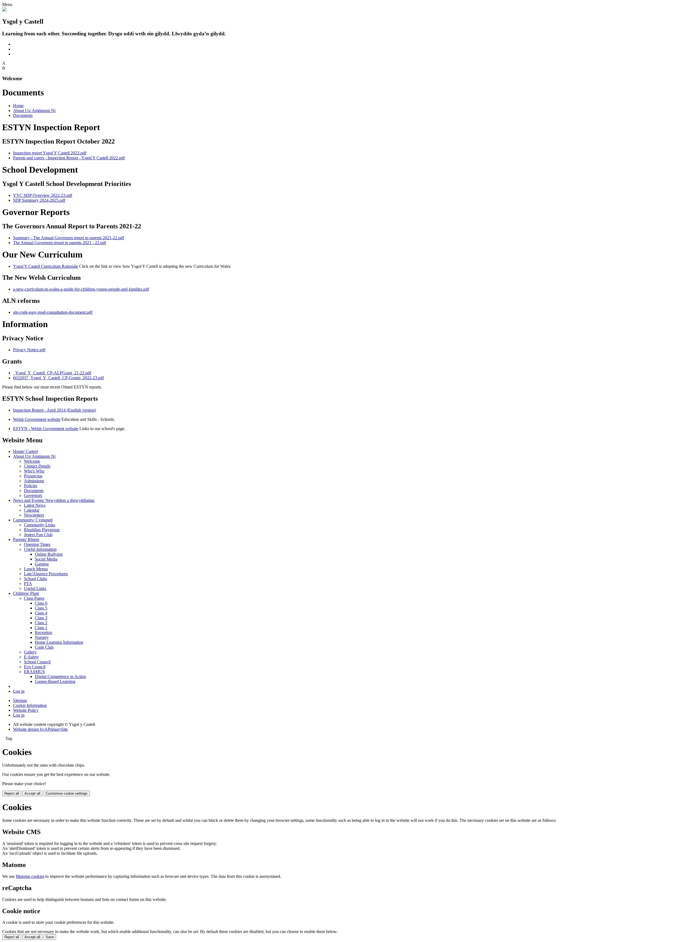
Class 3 (41, 617)
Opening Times (37, 544)
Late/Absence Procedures (46, 573)
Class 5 (41, 608)
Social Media (46, 559)
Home (18, 105)
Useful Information (40, 549)
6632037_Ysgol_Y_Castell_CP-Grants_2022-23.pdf (58, 377)
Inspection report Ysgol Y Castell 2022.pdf (49, 153)
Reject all (11, 793)
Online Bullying (49, 554)
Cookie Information (30, 705)
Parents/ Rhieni (26, 539)
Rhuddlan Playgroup (42, 529)
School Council (37, 662)
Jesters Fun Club (38, 534)
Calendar (31, 510)
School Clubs (35, 578)
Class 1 (41, 627)
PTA (28, 583)
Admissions (34, 480)
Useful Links (35, 588)
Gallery (30, 652)
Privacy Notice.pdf (29, 349)
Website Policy (26, 710)
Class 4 (41, 613)
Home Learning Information (59, 642)
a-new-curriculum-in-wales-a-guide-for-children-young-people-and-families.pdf (81, 289)
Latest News (34, 505)
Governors (33, 495)
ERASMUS (34, 671)
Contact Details (37, 466)
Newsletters (34, 515)
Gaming (42, 564)
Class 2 (41, 622)
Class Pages (34, 598)
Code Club (44, 647)
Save (50, 937)
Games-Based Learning (55, 681)
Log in (18, 691)
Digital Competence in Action (60, 676)
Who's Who (34, 471)
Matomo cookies (30, 876)
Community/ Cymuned (32, 520)
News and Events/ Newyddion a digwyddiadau (53, 500)
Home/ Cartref (25, 451)
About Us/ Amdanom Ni (34, 110)
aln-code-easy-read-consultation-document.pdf (52, 312)
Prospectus (33, 476)
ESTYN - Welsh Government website (45, 428)
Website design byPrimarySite (40, 729)
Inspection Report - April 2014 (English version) (54, 410)
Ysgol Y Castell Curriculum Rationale (45, 266)
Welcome (32, 461)
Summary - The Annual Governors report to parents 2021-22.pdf (68, 237)
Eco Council (34, 666)
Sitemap (20, 700)
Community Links (39, 525)
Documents (23, 115)
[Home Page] (4, 10)
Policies (30, 485)
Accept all (32, 793)
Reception (43, 632)
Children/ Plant (26, 593)
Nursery (42, 637)
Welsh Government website (36, 419)
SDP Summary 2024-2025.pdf (39, 200)
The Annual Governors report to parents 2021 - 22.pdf (59, 242)
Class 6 (41, 603)
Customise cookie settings (67, 793)
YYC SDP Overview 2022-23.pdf (42, 195)
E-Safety (31, 657)
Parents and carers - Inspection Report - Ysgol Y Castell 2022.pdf (69, 158)
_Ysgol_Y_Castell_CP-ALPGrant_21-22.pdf (52, 373)
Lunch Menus (36, 569)
